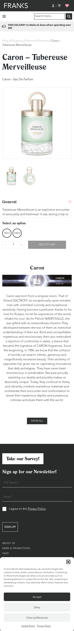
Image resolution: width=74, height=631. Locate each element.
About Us (8, 543)
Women (31, 41)
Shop (5, 41)
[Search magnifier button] (69, 16)
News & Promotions (16, 548)
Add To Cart (47, 245)
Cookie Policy (28, 626)
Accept (37, 597)
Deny (37, 607)
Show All (37, 421)
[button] (68, 562)
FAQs (5, 553)
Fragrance (17, 41)
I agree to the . (29, 509)
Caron (6, 79)
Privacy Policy (44, 626)
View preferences (37, 618)
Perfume (44, 41)
